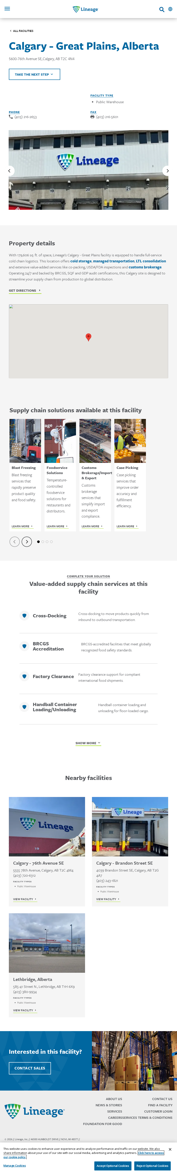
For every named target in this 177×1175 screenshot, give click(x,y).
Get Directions (22, 290)
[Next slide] (167, 171)
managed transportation (113, 261)
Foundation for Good (102, 1124)
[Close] (170, 1149)
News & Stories (109, 1105)
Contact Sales (29, 1068)
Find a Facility (160, 1105)
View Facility (23, 899)
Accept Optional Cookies (113, 1166)
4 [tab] (51, 541)
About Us (114, 1099)
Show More (86, 743)
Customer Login (158, 1111)
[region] (88, 1158)
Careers (115, 1117)
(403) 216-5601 (107, 116)
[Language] (170, 9)
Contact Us (162, 1099)
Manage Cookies (14, 1165)
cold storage (81, 261)
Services (114, 1111)
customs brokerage (145, 267)
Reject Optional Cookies (152, 1166)
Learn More (20, 526)
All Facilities (23, 31)
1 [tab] (38, 541)
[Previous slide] (9, 171)
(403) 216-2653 (25, 116)
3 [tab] (47, 541)
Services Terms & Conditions (147, 1117)
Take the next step (32, 74)
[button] (88, 337)
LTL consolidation (151, 261)
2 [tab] (42, 541)
